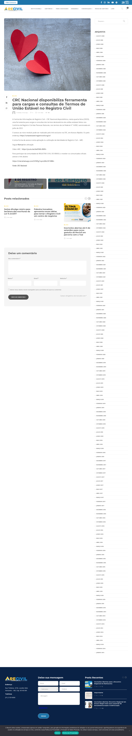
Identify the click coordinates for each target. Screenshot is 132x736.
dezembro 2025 (101, 68)
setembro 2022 (100, 228)
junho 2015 (99, 583)
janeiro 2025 (100, 113)
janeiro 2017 (100, 505)
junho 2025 (99, 93)
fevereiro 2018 (100, 452)
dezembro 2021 (101, 264)
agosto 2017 (100, 477)
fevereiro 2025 (100, 109)
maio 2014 (99, 636)
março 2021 (100, 301)
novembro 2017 (101, 465)
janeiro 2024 (100, 162)
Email (36, 278)
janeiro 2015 (100, 603)
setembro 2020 (100, 326)
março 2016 (100, 546)
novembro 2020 (101, 318)
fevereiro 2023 (100, 207)
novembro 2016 (101, 514)
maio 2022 (99, 244)
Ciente (57, 733)
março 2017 (100, 497)
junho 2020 (99, 338)
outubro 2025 (100, 77)
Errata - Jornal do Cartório (71, 185)
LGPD (112, 8)
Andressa (18, 112)
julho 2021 (99, 285)
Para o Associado (62, 8)
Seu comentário (14, 258)
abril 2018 (99, 444)
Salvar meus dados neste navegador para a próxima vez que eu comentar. (36, 290)
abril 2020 (99, 346)
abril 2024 (99, 150)
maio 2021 (99, 293)
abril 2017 (99, 493)
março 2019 (100, 399)
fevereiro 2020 (100, 354)
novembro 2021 (101, 269)
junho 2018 (99, 436)
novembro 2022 (101, 219)
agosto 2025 (100, 85)
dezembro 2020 (101, 313)
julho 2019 (99, 383)
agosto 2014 (100, 624)
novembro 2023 (101, 171)
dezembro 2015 (101, 558)
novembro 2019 (101, 366)
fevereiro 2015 (100, 599)
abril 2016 (99, 542)
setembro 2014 (100, 620)
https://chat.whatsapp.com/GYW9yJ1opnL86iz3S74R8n (33, 161)
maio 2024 (99, 146)
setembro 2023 (100, 179)
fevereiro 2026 (100, 60)
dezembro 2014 (101, 607)
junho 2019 (99, 387)
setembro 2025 (100, 81)
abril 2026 (99, 52)
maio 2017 (99, 489)
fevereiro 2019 (100, 403)
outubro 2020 (100, 322)
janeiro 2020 (100, 358)
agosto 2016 (100, 526)
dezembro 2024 (101, 117)
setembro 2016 (100, 522)
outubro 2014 (100, 616)
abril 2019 (99, 395)
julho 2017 (99, 481)
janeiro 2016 (100, 554)
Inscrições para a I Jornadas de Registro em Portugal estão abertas (29, 185)
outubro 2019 (100, 371)
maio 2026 (99, 48)
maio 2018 (99, 440)
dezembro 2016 (101, 509)
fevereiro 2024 (100, 158)
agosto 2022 (100, 232)
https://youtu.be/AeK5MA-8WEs (34, 149)
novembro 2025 (101, 73)
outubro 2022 (100, 224)
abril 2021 (99, 297)
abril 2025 (99, 101)
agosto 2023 (100, 183)
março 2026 (100, 56)
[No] (129, 731)
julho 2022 (99, 236)
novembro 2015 (101, 562)
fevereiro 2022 (100, 256)
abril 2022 (99, 248)
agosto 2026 (100, 36)
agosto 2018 (100, 428)
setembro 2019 (100, 375)
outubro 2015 (100, 567)
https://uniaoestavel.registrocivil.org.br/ (35, 135)
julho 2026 (99, 40)
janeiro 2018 (100, 456)
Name (10, 278)
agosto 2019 (100, 379)
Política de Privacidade (70, 733)
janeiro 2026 (100, 64)
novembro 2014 (101, 611)
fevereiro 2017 (100, 501)
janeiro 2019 (100, 407)
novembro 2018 (101, 415)
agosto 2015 (100, 575)
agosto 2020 (100, 330)
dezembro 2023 (101, 166)
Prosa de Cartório (101, 8)
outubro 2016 (100, 518)
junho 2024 (99, 142)
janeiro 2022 (100, 260)
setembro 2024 (100, 130)
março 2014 (100, 644)
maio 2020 (99, 342)
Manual (21, 145)
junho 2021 (99, 289)
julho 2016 (99, 530)
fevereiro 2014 (100, 648)
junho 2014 (99, 632)
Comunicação (86, 8)
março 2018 (100, 448)
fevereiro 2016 (100, 550)
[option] (17, 210)
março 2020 (100, 350)
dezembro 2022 (101, 215)
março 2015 (100, 595)
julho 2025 (99, 89)
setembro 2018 (100, 424)
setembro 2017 (100, 473)
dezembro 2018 (101, 411)
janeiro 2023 (100, 211)
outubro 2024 (100, 126)
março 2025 (100, 105)
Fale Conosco (11, 2)
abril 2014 (99, 640)
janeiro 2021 (100, 309)
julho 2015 (99, 579)
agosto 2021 (100, 281)
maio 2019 (99, 391)
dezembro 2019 (101, 362)
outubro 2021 (100, 273)
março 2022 (100, 252)
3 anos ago (25, 112)
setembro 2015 (100, 571)
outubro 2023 (100, 175)
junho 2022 (99, 240)
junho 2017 (99, 485)
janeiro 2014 (100, 652)
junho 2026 (99, 44)
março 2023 (100, 203)
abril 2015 (99, 591)
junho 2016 (99, 534)
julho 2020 (99, 334)
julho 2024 (99, 138)
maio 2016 (99, 538)
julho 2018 (99, 432)
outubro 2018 (100, 420)
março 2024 (100, 154)
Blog (14, 96)
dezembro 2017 (101, 460)
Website (63, 278)
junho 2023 (99, 191)
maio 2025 (99, 97)
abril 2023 (99, 199)
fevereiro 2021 (100, 305)
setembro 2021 (100, 277)
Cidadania (74, 8)
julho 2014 (99, 628)
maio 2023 (99, 195)
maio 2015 (99, 587)
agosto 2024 (100, 134)
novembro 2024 (101, 122)
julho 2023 (99, 187)
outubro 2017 (100, 469)
